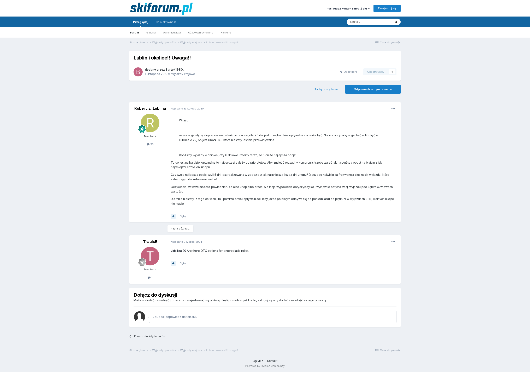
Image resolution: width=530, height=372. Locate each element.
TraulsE (150, 241)
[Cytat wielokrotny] (173, 216)
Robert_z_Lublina (150, 108)
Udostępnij (350, 71)
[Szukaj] (396, 22)
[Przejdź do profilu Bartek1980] (138, 71)
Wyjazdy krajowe (183, 74)
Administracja (172, 32)
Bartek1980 (174, 69)
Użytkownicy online (200, 32)
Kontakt (272, 360)
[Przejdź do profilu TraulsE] (150, 256)
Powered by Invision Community (265, 365)
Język (257, 360)
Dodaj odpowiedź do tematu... (177, 317)
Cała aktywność (166, 22)
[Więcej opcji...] (393, 108)
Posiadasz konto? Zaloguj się (347, 8)
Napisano (187, 108)
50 (151, 144)
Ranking (226, 32)
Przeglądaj (140, 22)
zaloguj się (265, 300)
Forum (134, 32)
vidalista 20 (178, 250)
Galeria (151, 32)
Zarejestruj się (387, 8)
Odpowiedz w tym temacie (373, 89)
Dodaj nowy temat (326, 89)
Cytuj (183, 216)
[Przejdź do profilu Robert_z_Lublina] (150, 123)
